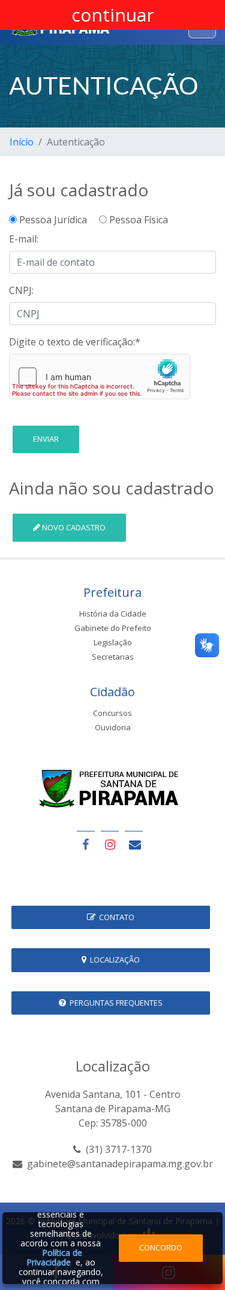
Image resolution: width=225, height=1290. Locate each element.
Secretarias (113, 656)
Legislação (113, 642)
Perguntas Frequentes (114, 1002)
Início (22, 141)
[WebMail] (134, 844)
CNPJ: (21, 290)
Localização (113, 959)
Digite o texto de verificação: (74, 341)
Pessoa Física (137, 219)
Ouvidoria (113, 727)
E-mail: (23, 238)
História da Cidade (112, 613)
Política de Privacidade (54, 1257)
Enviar (46, 438)
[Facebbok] (86, 844)
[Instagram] (110, 844)
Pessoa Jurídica (57, 219)
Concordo (160, 1247)
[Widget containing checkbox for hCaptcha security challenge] (99, 376)
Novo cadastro (73, 527)
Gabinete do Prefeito (112, 628)
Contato (114, 917)
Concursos (112, 713)
